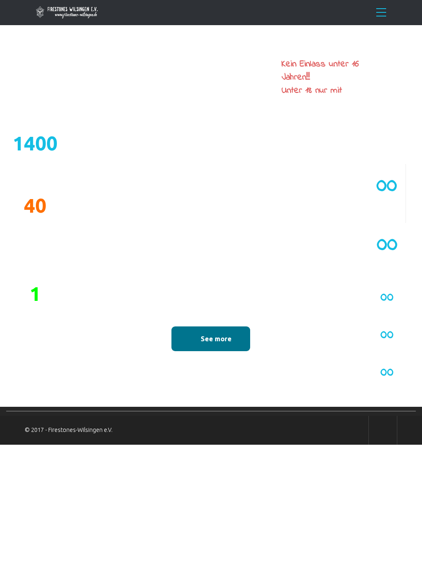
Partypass (301, 103)
